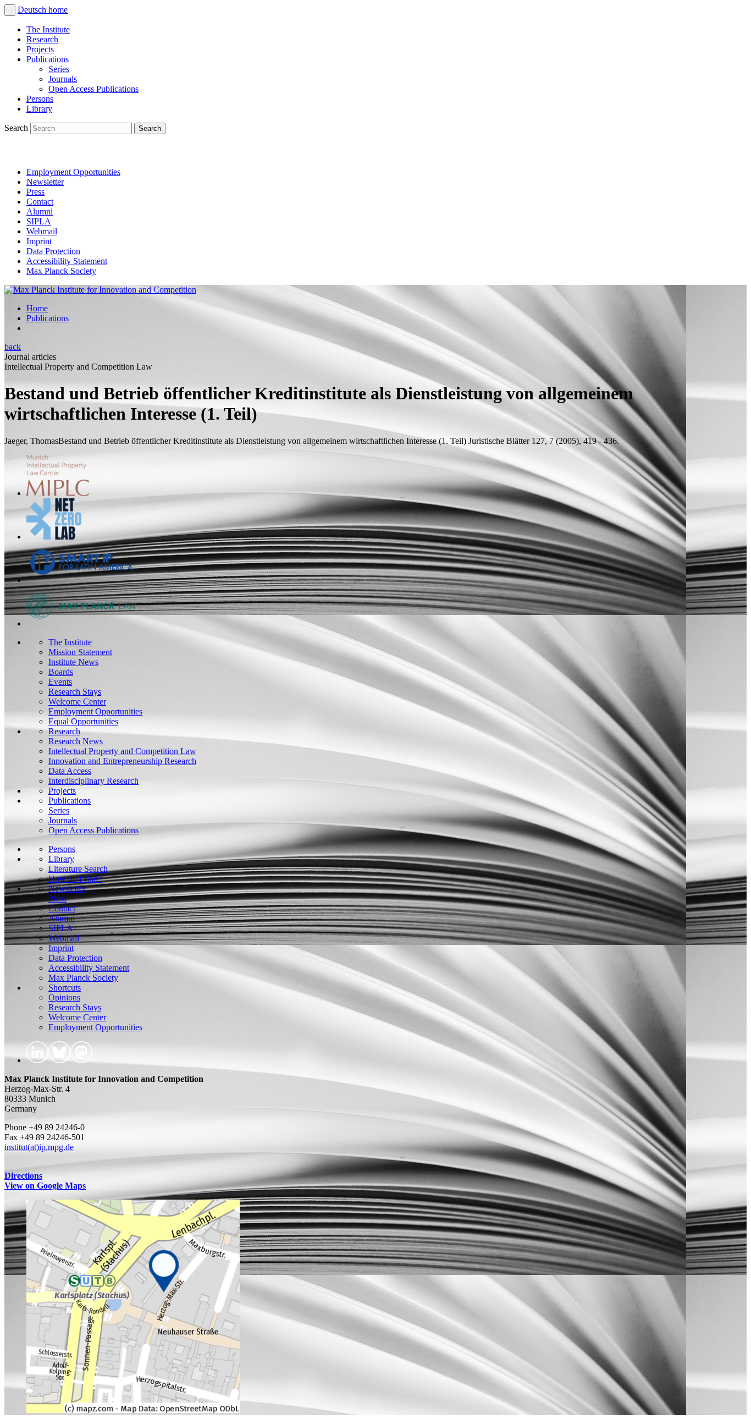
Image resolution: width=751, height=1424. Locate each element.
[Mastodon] (64, 153)
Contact (39, 201)
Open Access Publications (93, 89)
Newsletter (45, 181)
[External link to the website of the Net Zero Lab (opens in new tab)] (53, 536)
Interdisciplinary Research (93, 780)
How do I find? (75, 878)
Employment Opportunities (73, 172)
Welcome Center (77, 701)
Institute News (73, 662)
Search (17, 128)
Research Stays (74, 691)
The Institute (48, 29)
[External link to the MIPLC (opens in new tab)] (57, 493)
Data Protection (53, 251)
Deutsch (33, 9)
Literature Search (78, 868)
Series (58, 69)
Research (42, 39)
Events (60, 681)
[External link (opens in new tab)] (133, 1410)
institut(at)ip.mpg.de (39, 1147)
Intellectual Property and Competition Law (122, 751)
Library (39, 108)
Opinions (64, 997)
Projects (40, 49)
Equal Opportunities (83, 721)
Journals (62, 79)
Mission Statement (80, 652)
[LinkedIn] (15, 153)
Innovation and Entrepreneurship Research (122, 761)
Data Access (69, 771)
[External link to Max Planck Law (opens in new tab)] (81, 623)
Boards (60, 672)
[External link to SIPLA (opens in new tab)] (81, 580)
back (12, 346)
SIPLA (38, 221)
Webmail (41, 231)
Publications (47, 59)
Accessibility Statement (66, 261)
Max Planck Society (61, 271)
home (58, 9)
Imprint (39, 241)
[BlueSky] (40, 153)
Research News (75, 741)
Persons (39, 98)
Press (35, 191)
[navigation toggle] (9, 10)
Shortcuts (64, 987)
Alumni (39, 211)
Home (37, 308)
